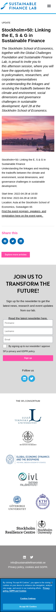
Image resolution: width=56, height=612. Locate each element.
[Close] (51, 583)
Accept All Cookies (27, 607)
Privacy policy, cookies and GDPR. (28, 567)
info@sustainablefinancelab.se (28, 562)
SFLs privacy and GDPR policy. (19, 351)
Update (6, 22)
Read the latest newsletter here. (28, 318)
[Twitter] (31, 378)
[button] (49, 6)
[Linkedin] (24, 378)
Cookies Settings (28, 598)
